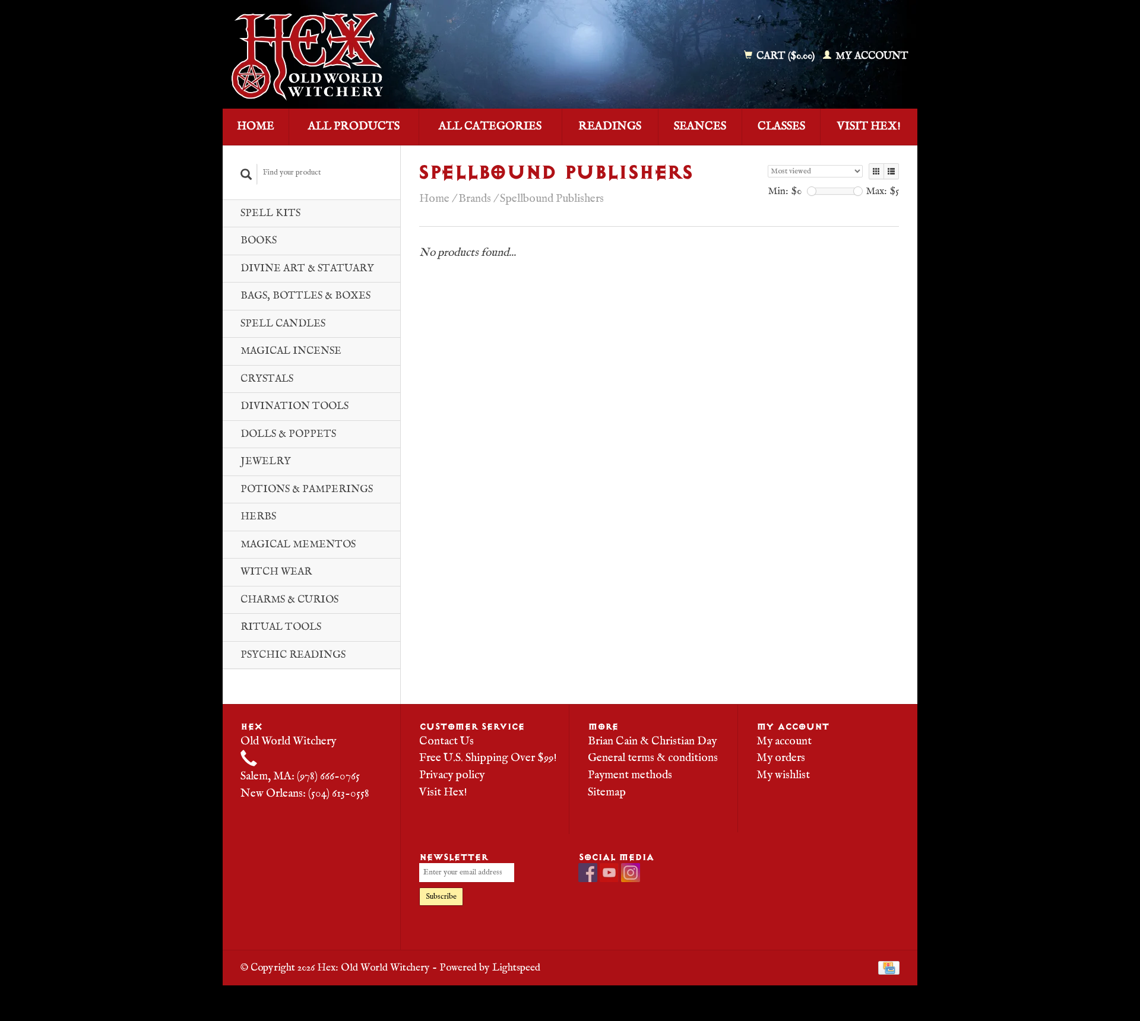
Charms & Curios (289, 600)
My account (870, 56)
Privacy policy (451, 775)
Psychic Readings (293, 655)
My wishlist (783, 775)
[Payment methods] (889, 967)
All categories (490, 126)
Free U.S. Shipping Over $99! (488, 758)
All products (354, 126)
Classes (781, 126)
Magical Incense (290, 351)
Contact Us (446, 741)
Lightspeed (516, 967)
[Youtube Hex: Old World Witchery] (609, 872)
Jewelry (265, 461)
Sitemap (607, 792)
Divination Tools (294, 406)
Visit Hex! (869, 126)
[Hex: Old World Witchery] (394, 56)
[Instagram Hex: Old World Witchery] (630, 872)
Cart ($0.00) (785, 56)
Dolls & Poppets (288, 434)
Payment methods (630, 775)
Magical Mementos (298, 544)
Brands (474, 199)
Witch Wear (276, 572)
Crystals (266, 379)
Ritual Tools (280, 627)
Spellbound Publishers (552, 199)
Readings (609, 126)
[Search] (246, 174)
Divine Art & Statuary (307, 268)
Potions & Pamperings (306, 489)
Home (255, 126)
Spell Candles (282, 324)
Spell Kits (270, 213)
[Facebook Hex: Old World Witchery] (587, 872)
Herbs (258, 516)
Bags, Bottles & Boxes (305, 296)
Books (258, 240)
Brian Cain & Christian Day (652, 741)
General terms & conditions (653, 758)
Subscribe (441, 897)
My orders (780, 758)
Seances (700, 126)
